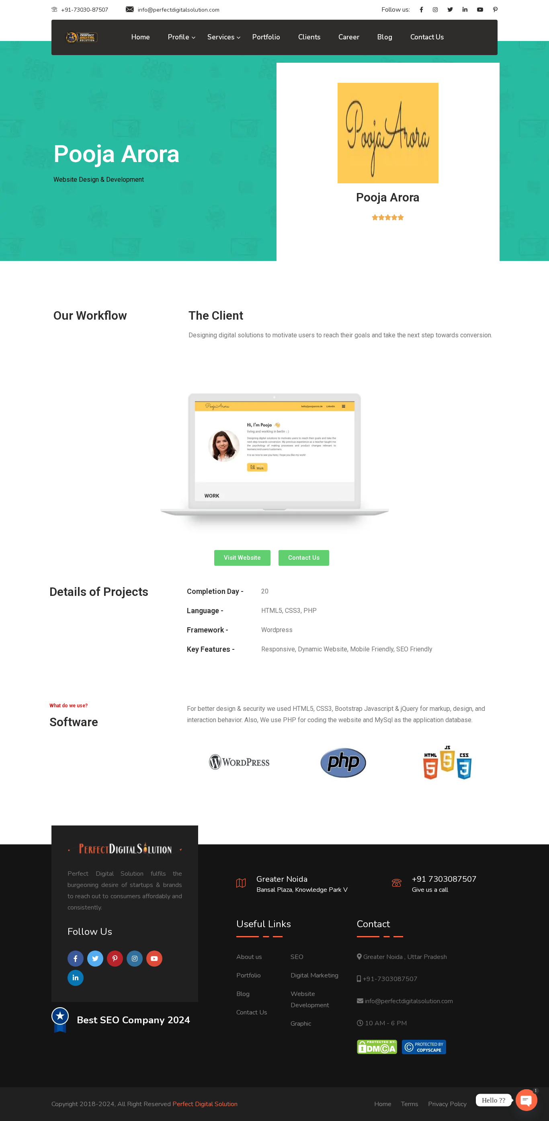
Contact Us (427, 37)
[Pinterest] (491, 10)
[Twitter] (446, 10)
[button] (242, 558)
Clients (309, 37)
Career (348, 37)
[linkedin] (461, 10)
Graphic (301, 1023)
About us (249, 957)
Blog (384, 37)
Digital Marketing (314, 975)
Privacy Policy (447, 1104)
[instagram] (431, 10)
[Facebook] (417, 10)
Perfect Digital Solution (205, 1104)
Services (220, 37)
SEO (297, 957)
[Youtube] (476, 10)
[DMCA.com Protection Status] (377, 1046)
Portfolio (266, 37)
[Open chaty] (526, 1100)
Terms (409, 1104)
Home (140, 37)
